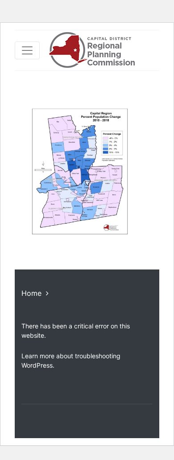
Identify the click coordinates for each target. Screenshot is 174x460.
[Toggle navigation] (27, 50)
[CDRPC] (92, 50)
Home (31, 293)
